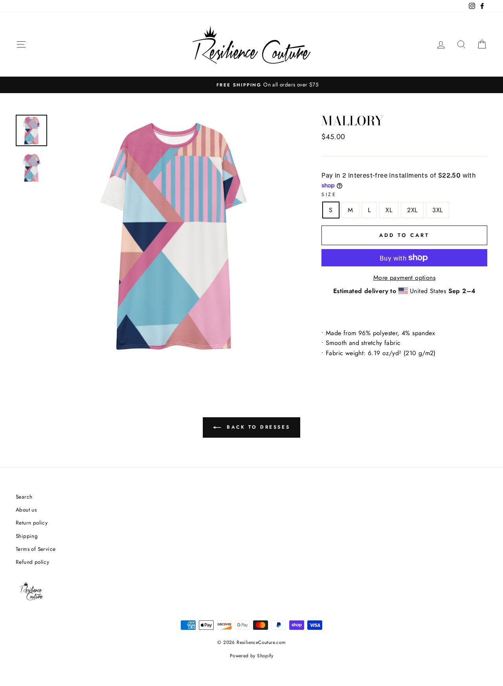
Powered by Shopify (251, 655)
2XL (412, 210)
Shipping (27, 536)
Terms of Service (35, 549)
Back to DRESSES (257, 427)
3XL (437, 210)
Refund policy (32, 562)
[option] (251, 85)
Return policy (32, 522)
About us (26, 510)
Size (328, 194)
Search (24, 497)
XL (389, 210)
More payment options (404, 277)
